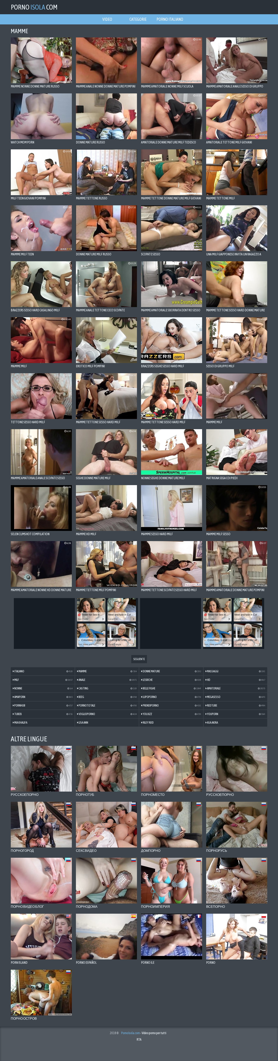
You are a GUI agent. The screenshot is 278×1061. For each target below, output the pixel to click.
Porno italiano (170, 19)
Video (107, 19)
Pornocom (34, 7)
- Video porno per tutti (143, 1033)
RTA (139, 1039)
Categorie (138, 19)
